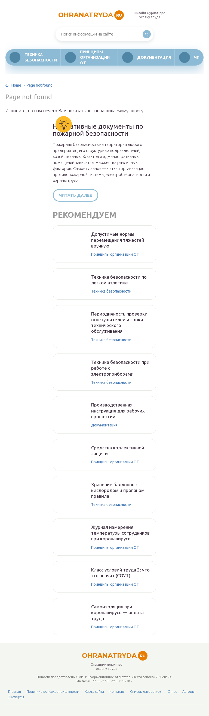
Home (16, 85)
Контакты (117, 691)
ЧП (196, 57)
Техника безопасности (40, 57)
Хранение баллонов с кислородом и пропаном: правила (118, 490)
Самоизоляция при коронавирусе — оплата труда (117, 612)
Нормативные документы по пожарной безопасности (98, 130)
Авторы (188, 691)
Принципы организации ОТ (95, 57)
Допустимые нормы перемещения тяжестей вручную (117, 239)
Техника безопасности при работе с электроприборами (120, 368)
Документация (154, 57)
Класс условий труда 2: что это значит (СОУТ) (120, 572)
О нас (172, 691)
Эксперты (16, 697)
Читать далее (75, 195)
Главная (14, 691)
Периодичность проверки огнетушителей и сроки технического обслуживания (119, 322)
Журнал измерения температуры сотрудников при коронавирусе (120, 533)
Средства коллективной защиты (117, 450)
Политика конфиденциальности (52, 691)
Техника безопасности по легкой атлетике (119, 279)
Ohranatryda (90, 15)
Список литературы (146, 691)
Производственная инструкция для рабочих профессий (118, 410)
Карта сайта (94, 691)
